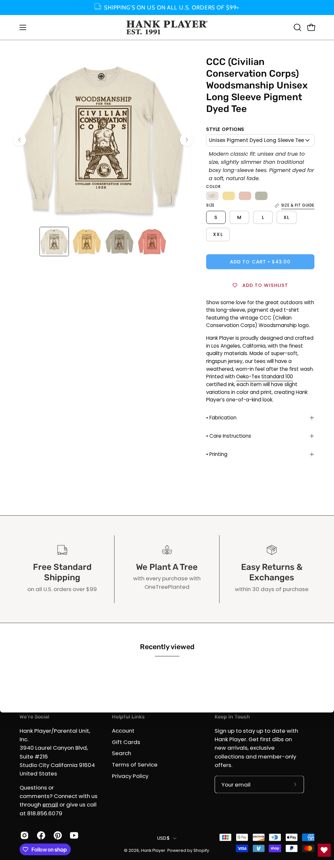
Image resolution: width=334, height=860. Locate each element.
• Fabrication (221, 417)
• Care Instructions (228, 435)
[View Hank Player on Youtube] (73, 835)
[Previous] (19, 139)
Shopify (201, 850)
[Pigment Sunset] (245, 196)
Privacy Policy (130, 776)
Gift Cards (126, 742)
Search (121, 753)
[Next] (186, 139)
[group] (167, 7)
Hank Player (153, 850)
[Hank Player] (167, 27)
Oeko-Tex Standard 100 (264, 376)
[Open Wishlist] (324, 850)
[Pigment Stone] (261, 196)
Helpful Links (128, 716)
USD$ (163, 838)
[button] (296, 27)
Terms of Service (135, 764)
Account (123, 730)
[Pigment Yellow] (228, 196)
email (50, 804)
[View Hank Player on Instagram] (24, 835)
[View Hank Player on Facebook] (40, 835)
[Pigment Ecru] (212, 196)
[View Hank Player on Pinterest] (57, 835)
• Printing (216, 454)
